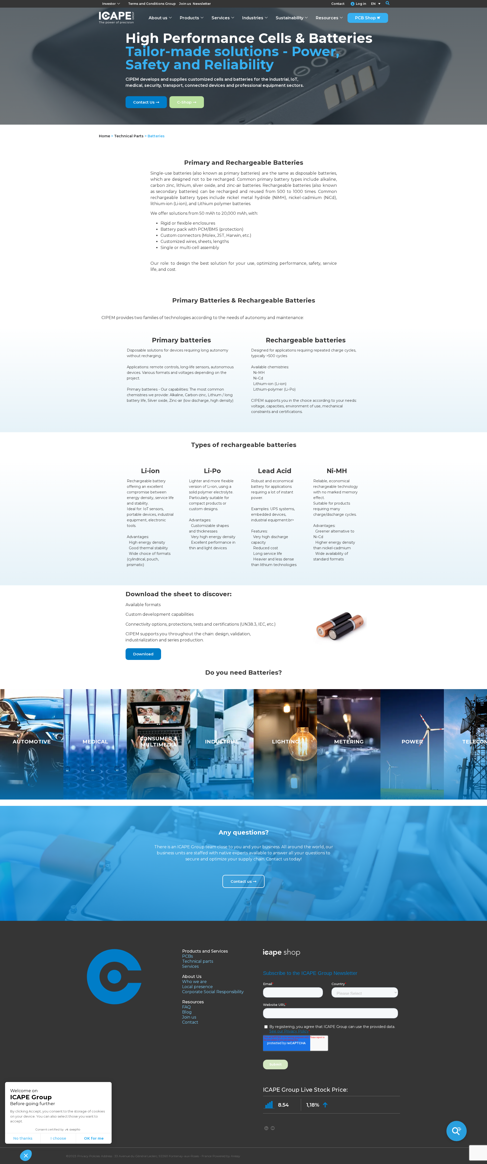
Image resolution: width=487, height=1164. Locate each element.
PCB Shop (365, 17)
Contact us (241, 881)
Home (104, 136)
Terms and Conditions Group (152, 4)
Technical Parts (129, 136)
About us (158, 17)
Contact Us (143, 102)
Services (221, 17)
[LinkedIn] (266, 1128)
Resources (327, 17)
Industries (252, 17)
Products (189, 17)
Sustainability (289, 17)
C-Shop (184, 102)
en (373, 4)
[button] (384, 4)
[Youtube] (273, 1128)
